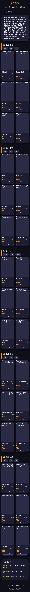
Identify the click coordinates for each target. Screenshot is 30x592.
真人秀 (5, 254)
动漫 (21, 7)
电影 (9, 7)
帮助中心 (12, 585)
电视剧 (13, 7)
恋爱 (17, 357)
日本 (17, 460)
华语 (5, 460)
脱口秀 (18, 254)
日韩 (17, 151)
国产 (5, 151)
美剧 (11, 151)
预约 (24, 7)
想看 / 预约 (8, 78)
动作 (5, 48)
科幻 (11, 48)
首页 (6, 7)
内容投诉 (23, 585)
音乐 (12, 254)
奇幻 (11, 357)
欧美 (11, 460)
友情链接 (18, 585)
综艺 (17, 7)
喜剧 (17, 48)
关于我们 (6, 585)
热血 (5, 357)
